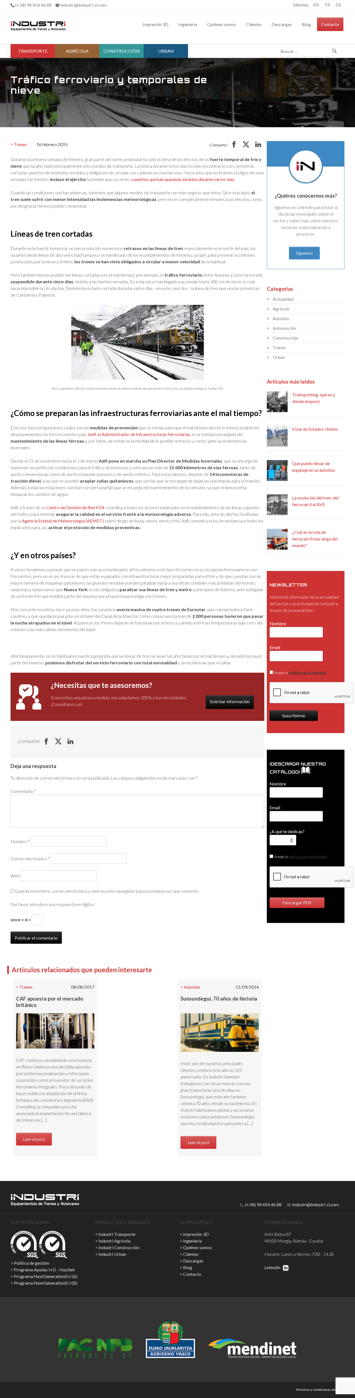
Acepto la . (300, 672)
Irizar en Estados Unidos (315, 429)
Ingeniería (187, 24)
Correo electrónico (30, 858)
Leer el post (34, 1139)
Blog (306, 24)
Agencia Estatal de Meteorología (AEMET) (63, 520)
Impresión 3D (155, 24)
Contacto (330, 24)
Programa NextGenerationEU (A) (45, 1276)
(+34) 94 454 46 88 (263, 1204)
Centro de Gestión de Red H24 (75, 507)
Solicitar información (230, 701)
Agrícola (77, 50)
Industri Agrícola (114, 1240)
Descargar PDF (297, 902)
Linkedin (272, 1267)
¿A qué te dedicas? (287, 831)
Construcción (121, 50)
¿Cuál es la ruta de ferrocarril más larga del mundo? (315, 538)
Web (15, 875)
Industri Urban (112, 1254)
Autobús (192, 986)
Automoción (284, 328)
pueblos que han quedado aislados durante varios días (183, 179)
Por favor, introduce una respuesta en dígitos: (53, 904)
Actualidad (283, 299)
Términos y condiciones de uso (319, 1389)
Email (275, 647)
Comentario (23, 791)
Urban (166, 50)
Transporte (32, 50)
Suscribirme (293, 715)
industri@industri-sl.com (315, 1204)
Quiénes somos (221, 24)
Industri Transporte (116, 1234)
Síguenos (304, 253)
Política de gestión (31, 1263)
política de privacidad (307, 672)
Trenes (20, 144)
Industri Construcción (119, 1247)
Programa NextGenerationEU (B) (45, 1282)
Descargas (282, 24)
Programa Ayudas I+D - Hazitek (44, 1269)
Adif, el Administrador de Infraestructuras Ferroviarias (139, 434)
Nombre (20, 841)
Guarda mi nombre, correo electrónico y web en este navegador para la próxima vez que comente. (107, 891)
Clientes (254, 24)
